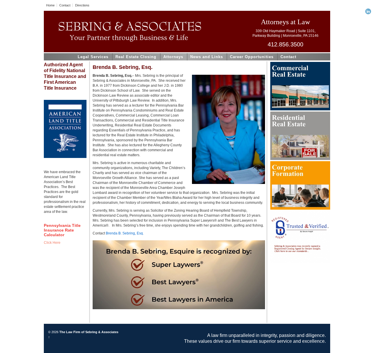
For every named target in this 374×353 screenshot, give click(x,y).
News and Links (206, 57)
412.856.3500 (285, 44)
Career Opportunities (251, 57)
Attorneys (173, 57)
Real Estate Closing (135, 57)
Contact (64, 5)
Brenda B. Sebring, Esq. (125, 233)
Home (50, 5)
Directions (82, 5)
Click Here (52, 243)
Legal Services (93, 57)
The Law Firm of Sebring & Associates (88, 332)
